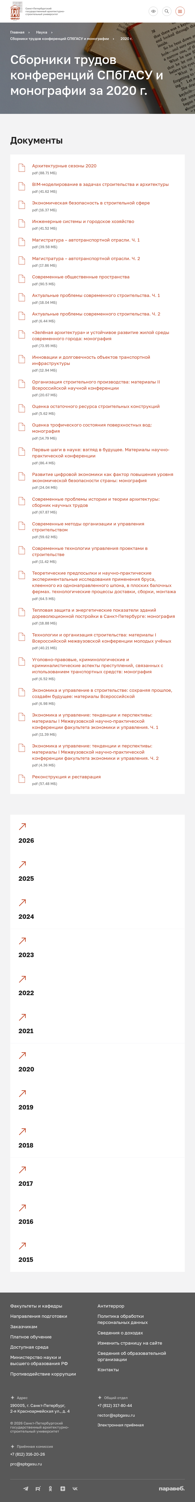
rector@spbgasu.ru (116, 1415)
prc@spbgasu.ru (26, 1463)
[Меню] (180, 11)
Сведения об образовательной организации (132, 1356)
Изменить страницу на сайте (130, 1343)
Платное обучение (31, 1336)
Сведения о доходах (120, 1332)
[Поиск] (166, 11)
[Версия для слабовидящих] (153, 11)
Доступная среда (29, 1347)
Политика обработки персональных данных (123, 1319)
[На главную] (39, 11)
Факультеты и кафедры (36, 1305)
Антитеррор (111, 1305)
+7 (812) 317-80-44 (115, 1405)
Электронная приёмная (121, 1424)
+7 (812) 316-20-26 (27, 1454)
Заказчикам (23, 1326)
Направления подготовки (38, 1316)
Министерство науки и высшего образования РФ (39, 1360)
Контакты (108, 1369)
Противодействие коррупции (43, 1373)
